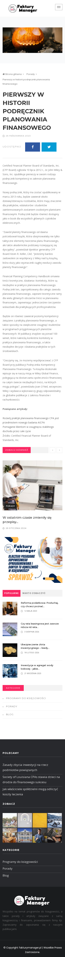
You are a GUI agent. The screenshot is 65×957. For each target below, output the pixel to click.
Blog (10, 714)
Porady (31, 74)
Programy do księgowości (26, 698)
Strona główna (13, 74)
